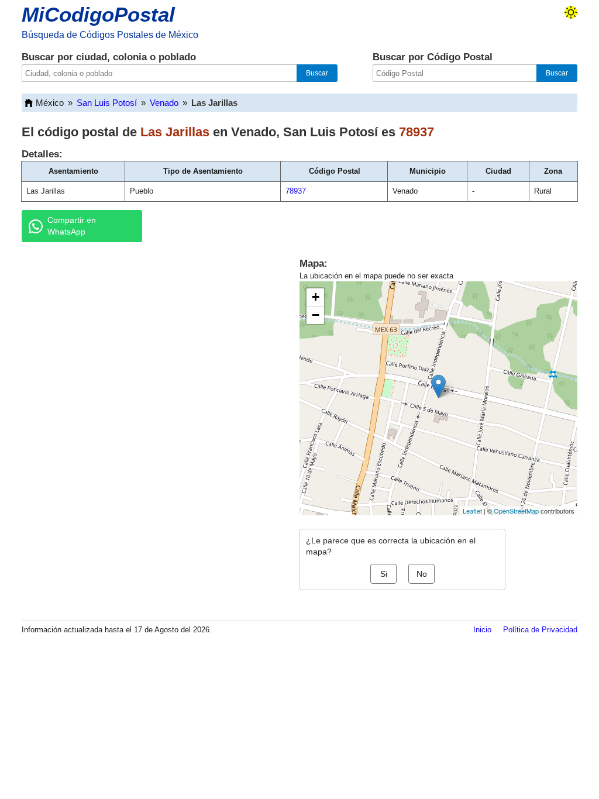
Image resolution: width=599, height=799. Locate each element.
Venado (164, 103)
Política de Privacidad (540, 629)
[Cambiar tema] (570, 12)
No (421, 573)
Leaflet (472, 510)
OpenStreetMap (516, 510)
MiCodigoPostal (98, 14)
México (50, 103)
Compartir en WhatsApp (71, 225)
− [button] (315, 315)
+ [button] (315, 297)
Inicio (482, 629)
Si (383, 573)
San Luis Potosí (107, 103)
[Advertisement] (147, 341)
